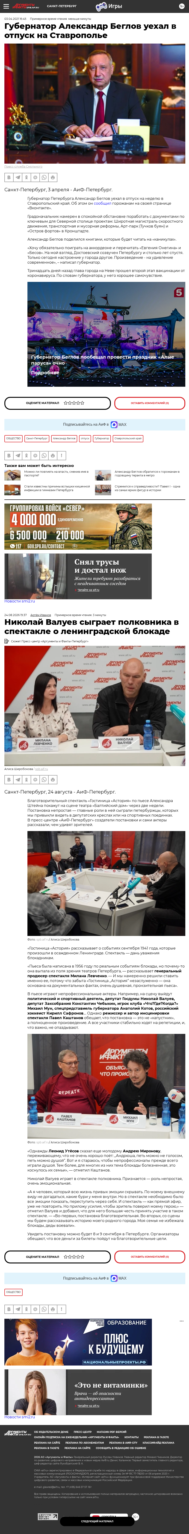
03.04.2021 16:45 (15, 19)
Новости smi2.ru (19, 601)
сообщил (102, 203)
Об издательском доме (51, 1432)
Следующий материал (97, 1521)
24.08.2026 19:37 (15, 615)
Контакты (131, 1437)
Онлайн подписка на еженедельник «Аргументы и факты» (76, 1437)
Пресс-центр (83, 1432)
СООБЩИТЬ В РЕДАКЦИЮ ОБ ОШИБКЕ (121, 1448)
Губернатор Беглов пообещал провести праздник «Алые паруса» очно (102, 360)
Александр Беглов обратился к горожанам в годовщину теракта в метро (147, 473)
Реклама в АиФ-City (123, 1442)
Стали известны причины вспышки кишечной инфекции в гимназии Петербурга (57, 488)
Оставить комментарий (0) (150, 403)
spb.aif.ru (41, 769)
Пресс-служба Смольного (23, 166)
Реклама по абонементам (84, 1442)
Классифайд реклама (158, 1442)
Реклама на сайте (47, 1442)
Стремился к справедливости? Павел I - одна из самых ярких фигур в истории (147, 488)
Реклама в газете (156, 1437)
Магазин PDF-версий (111, 1432)
